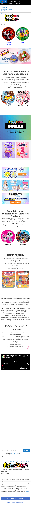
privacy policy (15, 453)
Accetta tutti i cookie (15, 498)
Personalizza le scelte (15, 507)
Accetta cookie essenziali (15, 503)
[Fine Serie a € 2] (22, 148)
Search (3, 11)
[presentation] (3, 35)
